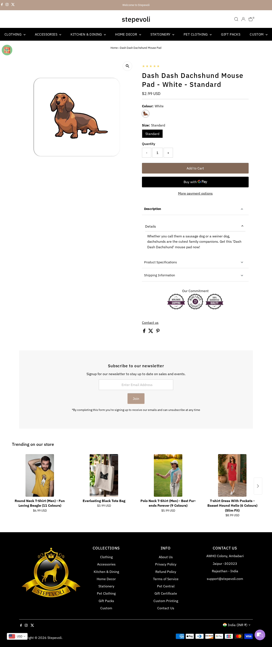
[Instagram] (7, 5)
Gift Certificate (165, 593)
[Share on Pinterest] (158, 332)
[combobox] (17, 636)
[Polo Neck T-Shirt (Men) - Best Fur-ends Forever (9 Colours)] (168, 475)
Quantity (148, 144)
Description (152, 209)
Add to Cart (195, 168)
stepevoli (136, 19)
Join (136, 398)
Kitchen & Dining (87, 34)
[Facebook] (2, 5)
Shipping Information (159, 275)
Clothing (13, 34)
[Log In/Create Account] (243, 19)
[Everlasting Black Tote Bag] (104, 475)
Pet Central (165, 586)
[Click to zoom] (127, 66)
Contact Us (165, 608)
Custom (257, 34)
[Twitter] (13, 5)
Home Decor (126, 34)
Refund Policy (165, 572)
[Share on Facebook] (144, 332)
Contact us (150, 322)
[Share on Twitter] (151, 332)
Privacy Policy (165, 564)
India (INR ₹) (237, 625)
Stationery (160, 34)
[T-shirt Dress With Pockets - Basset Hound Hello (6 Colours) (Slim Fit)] (232, 475)
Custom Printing (165, 601)
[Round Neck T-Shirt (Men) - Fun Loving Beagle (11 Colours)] (39, 475)
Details (150, 226)
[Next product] (258, 486)
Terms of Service (165, 579)
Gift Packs (230, 34)
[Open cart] (250, 19)
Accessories (46, 34)
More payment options (195, 193)
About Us (166, 557)
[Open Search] (236, 19)
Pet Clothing (196, 34)
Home (114, 48)
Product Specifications (160, 262)
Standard (152, 134)
